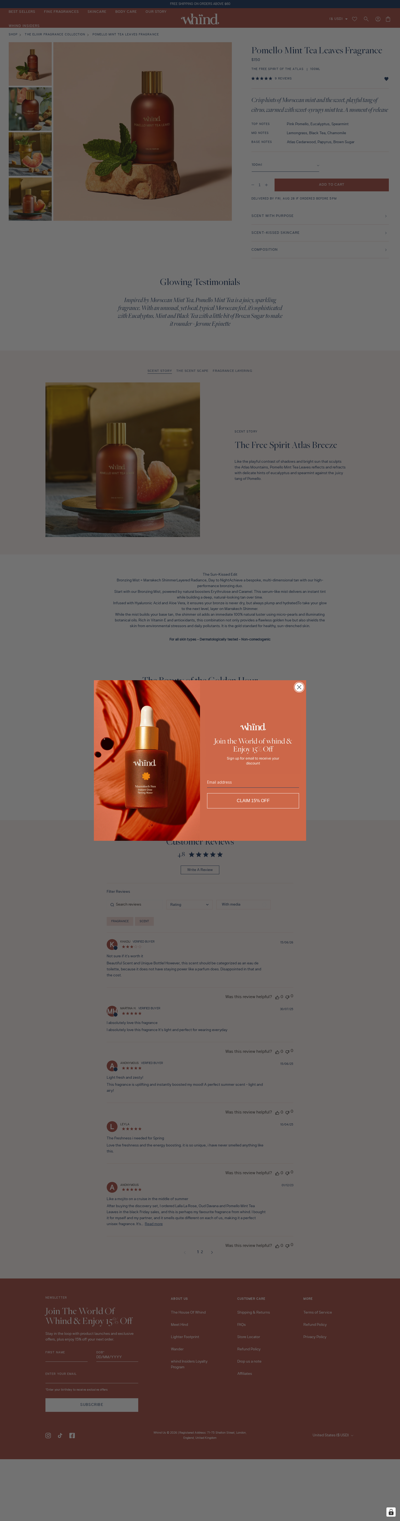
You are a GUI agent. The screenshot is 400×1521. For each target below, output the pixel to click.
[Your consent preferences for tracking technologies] (391, 1512)
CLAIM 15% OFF (253, 800)
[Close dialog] (299, 687)
